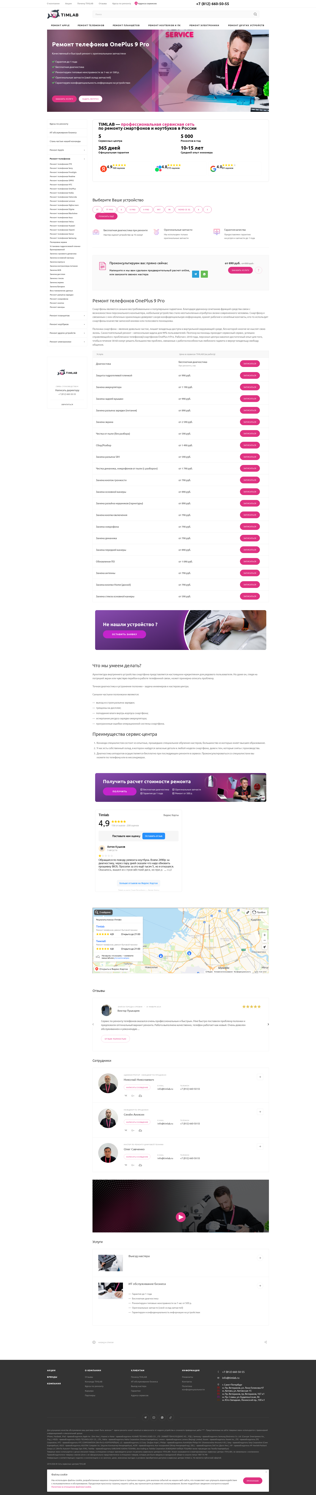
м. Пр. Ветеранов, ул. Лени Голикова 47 (243, 1387)
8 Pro (133, 209)
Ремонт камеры (57, 307)
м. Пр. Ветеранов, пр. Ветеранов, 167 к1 (243, 1393)
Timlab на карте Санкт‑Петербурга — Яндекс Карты (138, 890)
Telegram (195, 274)
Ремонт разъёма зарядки (61, 294)
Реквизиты (187, 1376)
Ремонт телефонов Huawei (62, 225)
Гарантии (136, 1390)
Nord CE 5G (184, 209)
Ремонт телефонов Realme (62, 176)
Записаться (250, 363)
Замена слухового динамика (63, 253)
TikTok (170, 1417)
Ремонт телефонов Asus (61, 217)
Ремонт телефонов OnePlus (63, 188)
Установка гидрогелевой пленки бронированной (65, 248)
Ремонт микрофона (59, 298)
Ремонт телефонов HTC (61, 184)
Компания (54, 1383)
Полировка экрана (58, 242)
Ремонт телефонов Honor (62, 233)
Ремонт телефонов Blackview (63, 213)
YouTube (153, 1417)
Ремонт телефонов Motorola (63, 196)
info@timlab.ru (165, 1088)
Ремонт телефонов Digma (62, 209)
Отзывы (89, 1376)
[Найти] (255, 14)
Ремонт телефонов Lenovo (62, 201)
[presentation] (93, 1024)
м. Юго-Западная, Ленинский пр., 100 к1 (243, 1399)
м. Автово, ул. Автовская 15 (236, 1390)
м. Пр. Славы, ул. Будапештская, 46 (241, 1396)
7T (97, 209)
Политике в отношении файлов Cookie (71, 1486)
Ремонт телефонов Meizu (62, 221)
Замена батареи (57, 286)
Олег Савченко (134, 1149)
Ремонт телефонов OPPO (62, 180)
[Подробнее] (260, 1258)
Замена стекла (57, 278)
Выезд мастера (139, 1256)
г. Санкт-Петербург (232, 1384)
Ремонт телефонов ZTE (61, 164)
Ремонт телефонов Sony (61, 168)
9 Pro (146, 209)
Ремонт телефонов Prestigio (63, 172)
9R (169, 209)
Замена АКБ (55, 270)
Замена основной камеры (62, 257)
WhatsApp (204, 274)
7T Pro (109, 209)
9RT (158, 209)
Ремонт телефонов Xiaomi (62, 229)
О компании (93, 1370)
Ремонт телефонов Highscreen (64, 205)
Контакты (187, 1381)
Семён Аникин (134, 1114)
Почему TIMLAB (139, 1376)
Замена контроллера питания (64, 266)
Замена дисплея (57, 274)
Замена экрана (57, 282)
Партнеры (90, 1395)
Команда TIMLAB (93, 1381)
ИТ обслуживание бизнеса (147, 1283)
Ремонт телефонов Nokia (62, 192)
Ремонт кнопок (57, 303)
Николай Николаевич (139, 1079)
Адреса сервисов (139, 1395)
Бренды (52, 1376)
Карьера (89, 1390)
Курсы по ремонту (94, 1386)
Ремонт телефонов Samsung (63, 238)
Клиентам (137, 1370)
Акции (51, 1370)
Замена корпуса (57, 261)
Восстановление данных (61, 290)
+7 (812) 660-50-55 (212, 3)
